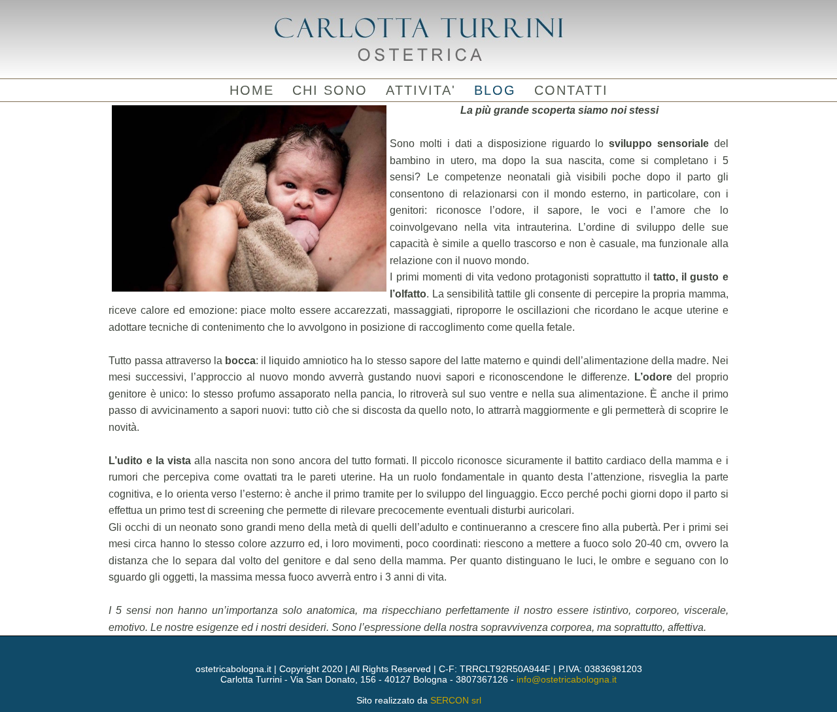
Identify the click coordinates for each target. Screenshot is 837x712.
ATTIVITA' (421, 90)
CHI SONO (329, 90)
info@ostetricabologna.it (567, 679)
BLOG (495, 90)
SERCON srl (455, 700)
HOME (252, 90)
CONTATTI (571, 90)
